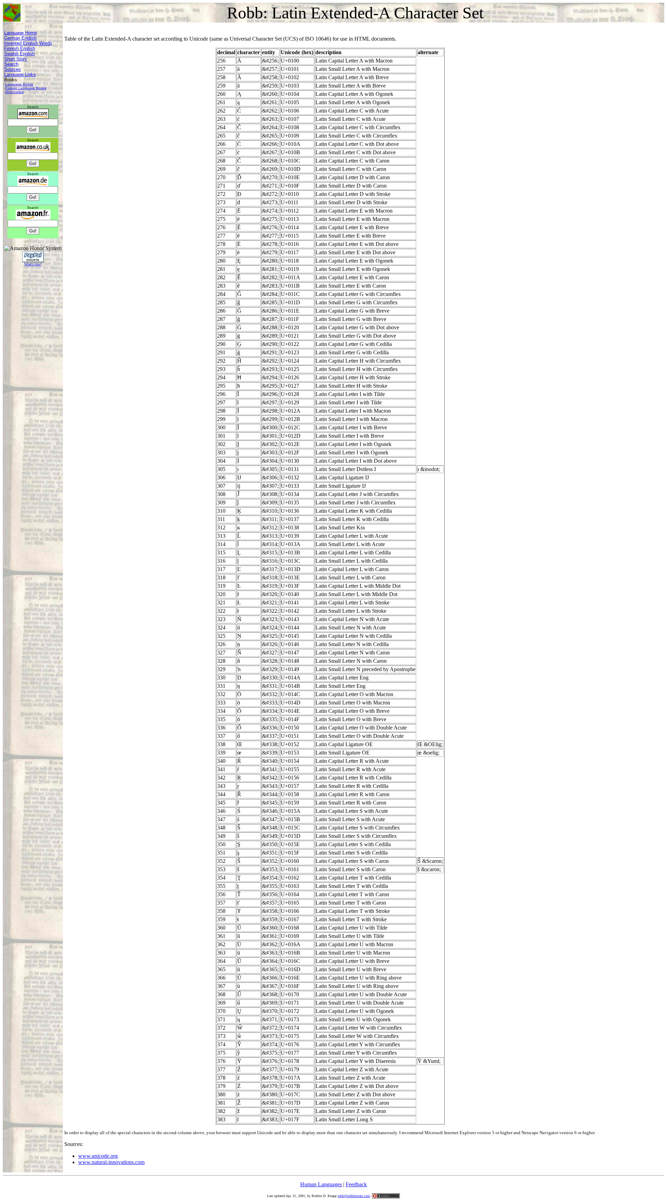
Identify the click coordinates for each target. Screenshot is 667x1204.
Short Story (15, 58)
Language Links (20, 74)
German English (20, 38)
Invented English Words (28, 43)
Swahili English (19, 53)
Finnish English (19, 48)
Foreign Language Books (25, 88)
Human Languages (321, 1184)
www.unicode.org (98, 1156)
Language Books (19, 84)
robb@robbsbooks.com (354, 1196)
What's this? (32, 264)
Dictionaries (14, 92)
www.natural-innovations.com (111, 1162)
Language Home (20, 32)
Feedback (356, 1184)
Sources (12, 69)
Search (11, 64)
